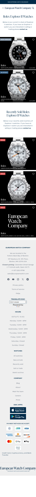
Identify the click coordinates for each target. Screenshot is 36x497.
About (18, 387)
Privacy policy (18, 285)
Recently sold (18, 364)
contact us (23, 29)
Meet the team (18, 391)
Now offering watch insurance (18, 2)
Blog (18, 383)
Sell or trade (18, 368)
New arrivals (18, 360)
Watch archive (18, 372)
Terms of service (18, 289)
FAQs (18, 293)
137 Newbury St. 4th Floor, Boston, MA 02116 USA (18, 260)
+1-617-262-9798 (18, 270)
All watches (18, 356)
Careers (18, 396)
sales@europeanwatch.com (18, 273)
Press (18, 400)
